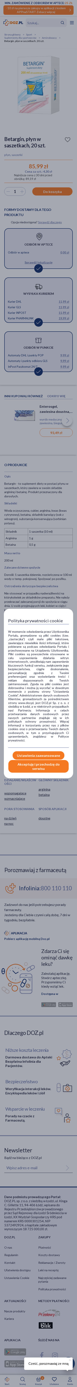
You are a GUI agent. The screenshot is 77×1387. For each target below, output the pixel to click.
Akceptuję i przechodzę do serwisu (39, 766)
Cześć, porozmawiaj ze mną (48, 1363)
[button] (69, 1359)
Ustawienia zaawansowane (38, 755)
